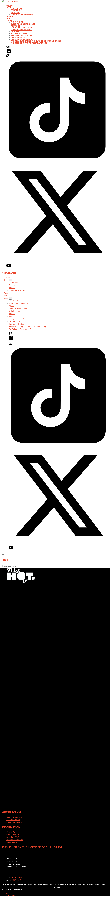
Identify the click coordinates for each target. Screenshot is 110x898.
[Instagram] (8, 58)
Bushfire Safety (19, 33)
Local (9, 20)
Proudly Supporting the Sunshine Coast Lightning (36, 41)
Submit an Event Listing (22, 28)
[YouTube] (8, 267)
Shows (9, 5)
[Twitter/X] (57, 262)
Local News (16, 9)
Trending (15, 11)
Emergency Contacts (21, 35)
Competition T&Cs (13, 835)
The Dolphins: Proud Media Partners (29, 43)
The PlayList (17, 22)
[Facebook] (8, 53)
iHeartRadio (10, 895)
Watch (9, 16)
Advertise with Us (13, 820)
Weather (15, 13)
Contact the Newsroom (22, 15)
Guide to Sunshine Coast (23, 24)
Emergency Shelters (21, 39)
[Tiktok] (57, 160)
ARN (8, 893)
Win (8, 18)
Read (8, 7)
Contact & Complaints (14, 817)
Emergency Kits (18, 37)
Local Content (11, 842)
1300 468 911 (17, 880)
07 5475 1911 (17, 877)
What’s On (16, 26)
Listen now (7, 273)
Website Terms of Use (14, 840)
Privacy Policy (11, 832)
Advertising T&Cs (13, 837)
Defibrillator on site (21, 30)
